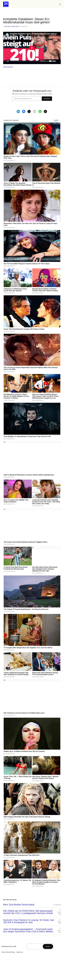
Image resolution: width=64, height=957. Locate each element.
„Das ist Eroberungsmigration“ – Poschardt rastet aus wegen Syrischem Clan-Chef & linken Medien (28, 930)
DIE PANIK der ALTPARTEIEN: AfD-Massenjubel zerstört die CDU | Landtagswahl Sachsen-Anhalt (28, 912)
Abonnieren (47, 98)
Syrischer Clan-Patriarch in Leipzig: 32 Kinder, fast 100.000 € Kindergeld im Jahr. (28, 921)
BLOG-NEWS (15, 26)
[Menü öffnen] (60, 4)
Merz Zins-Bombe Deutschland (19, 905)
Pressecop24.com (9, 946)
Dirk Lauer (7, 26)
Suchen (48, 946)
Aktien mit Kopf (8, 67)
